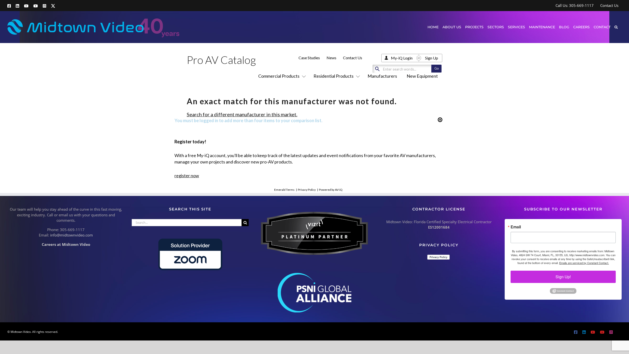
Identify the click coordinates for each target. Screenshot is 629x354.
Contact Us (352, 57)
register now (186, 175)
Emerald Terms (284, 190)
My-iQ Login (402, 58)
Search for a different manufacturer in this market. (242, 114)
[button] (616, 27)
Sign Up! (563, 277)
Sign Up (431, 58)
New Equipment (422, 76)
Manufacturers (382, 76)
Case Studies (309, 57)
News (331, 57)
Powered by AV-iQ (331, 190)
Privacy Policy (307, 190)
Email (516, 227)
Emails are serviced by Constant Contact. (584, 263)
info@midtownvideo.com (71, 235)
